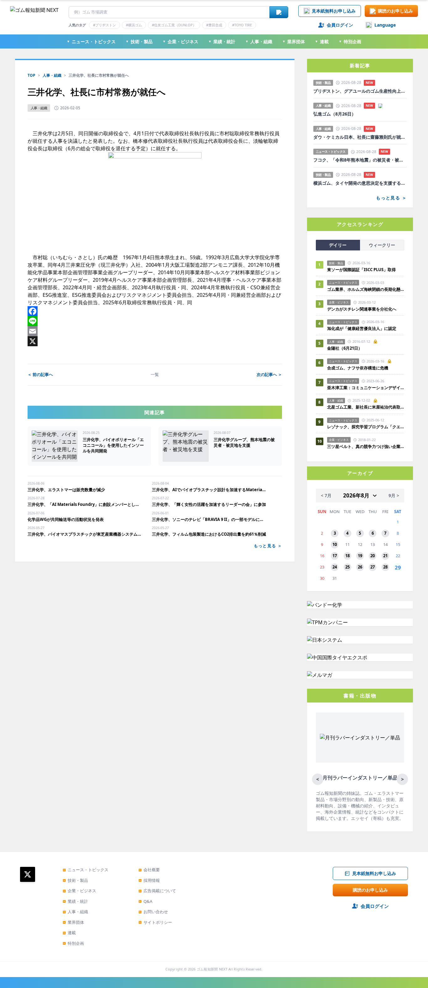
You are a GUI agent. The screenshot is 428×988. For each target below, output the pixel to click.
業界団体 (293, 41)
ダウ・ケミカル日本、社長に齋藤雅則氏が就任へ (360, 137)
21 (385, 555)
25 (347, 567)
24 (334, 567)
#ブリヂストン (104, 25)
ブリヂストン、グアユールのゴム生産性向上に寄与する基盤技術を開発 (360, 91)
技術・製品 (139, 41)
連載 (322, 41)
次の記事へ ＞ (269, 374)
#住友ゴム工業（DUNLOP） (174, 25)
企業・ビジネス (180, 41)
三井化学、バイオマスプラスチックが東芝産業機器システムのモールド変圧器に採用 (85, 534)
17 (334, 555)
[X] (155, 341)
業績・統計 (221, 41)
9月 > (394, 495)
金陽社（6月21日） (344, 348)
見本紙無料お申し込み (334, 11)
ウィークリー (382, 245)
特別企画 (350, 41)
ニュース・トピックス (91, 41)
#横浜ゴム (134, 25)
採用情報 (149, 880)
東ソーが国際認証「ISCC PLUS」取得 (361, 269)
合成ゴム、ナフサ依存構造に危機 (357, 367)
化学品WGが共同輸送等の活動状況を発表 (66, 519)
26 (360, 567)
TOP (31, 75)
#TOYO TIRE (242, 25)
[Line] (155, 321)
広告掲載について (157, 890)
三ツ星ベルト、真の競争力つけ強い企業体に (365, 446)
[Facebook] (155, 311)
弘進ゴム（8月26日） (334, 114)
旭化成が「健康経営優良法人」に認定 (361, 328)
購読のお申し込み (395, 11)
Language (385, 25)
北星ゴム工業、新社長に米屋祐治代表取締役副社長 (365, 406)
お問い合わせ (153, 911)
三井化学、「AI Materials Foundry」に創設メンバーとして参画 (85, 504)
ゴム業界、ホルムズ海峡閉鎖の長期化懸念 (365, 289)
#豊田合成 (214, 25)
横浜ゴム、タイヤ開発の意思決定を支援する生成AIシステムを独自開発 (360, 183)
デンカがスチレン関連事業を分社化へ (361, 308)
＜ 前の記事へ (40, 374)
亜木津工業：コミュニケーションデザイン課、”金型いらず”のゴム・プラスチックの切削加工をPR (365, 387)
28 (385, 567)
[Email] (155, 331)
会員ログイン (340, 25)
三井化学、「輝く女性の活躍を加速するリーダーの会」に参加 (209, 504)
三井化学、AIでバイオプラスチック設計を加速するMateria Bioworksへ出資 (209, 489)
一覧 (155, 374)
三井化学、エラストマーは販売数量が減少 (66, 489)
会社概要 (149, 869)
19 (360, 555)
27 (372, 567)
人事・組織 (258, 41)
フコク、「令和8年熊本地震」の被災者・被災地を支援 (360, 160)
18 (347, 555)
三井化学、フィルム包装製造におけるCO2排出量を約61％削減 (209, 534)
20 (372, 555)
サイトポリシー (155, 922)
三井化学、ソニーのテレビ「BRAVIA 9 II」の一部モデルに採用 (209, 519)
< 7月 (326, 495)
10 (334, 544)
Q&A (145, 901)
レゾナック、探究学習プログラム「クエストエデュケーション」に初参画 (365, 426)
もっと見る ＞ (268, 545)
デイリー (338, 245)
